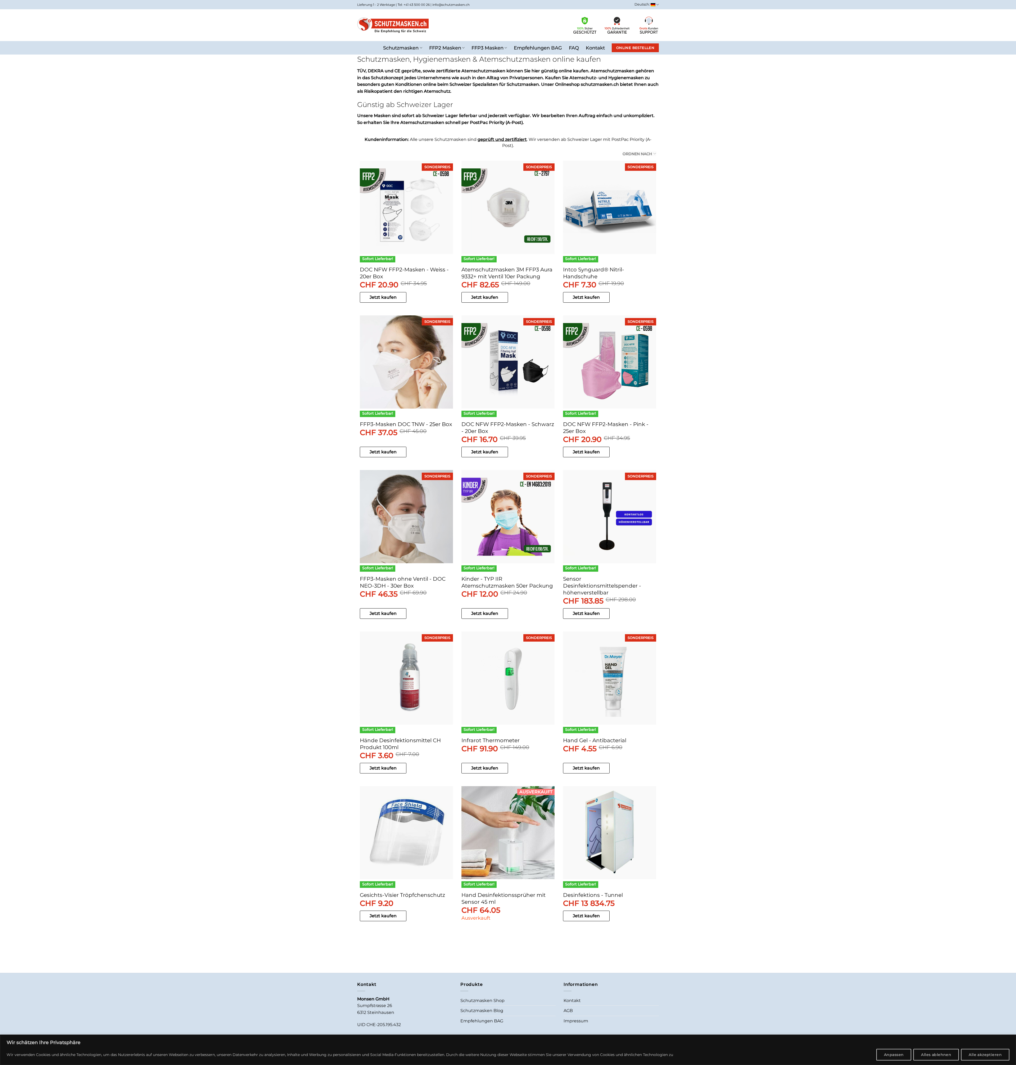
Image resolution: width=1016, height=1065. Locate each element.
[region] (508, 1050)
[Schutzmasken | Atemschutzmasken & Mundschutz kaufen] (393, 25)
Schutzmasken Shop (482, 1000)
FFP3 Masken (487, 48)
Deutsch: (642, 4)
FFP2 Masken (445, 48)
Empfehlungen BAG (538, 48)
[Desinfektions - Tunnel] (609, 832)
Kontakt (595, 48)
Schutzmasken (401, 48)
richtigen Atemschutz (426, 91)
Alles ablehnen (936, 1054)
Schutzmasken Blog (481, 1010)
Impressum (576, 1020)
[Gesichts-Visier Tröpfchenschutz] (406, 832)
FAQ (574, 48)
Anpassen (894, 1054)
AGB (568, 1010)
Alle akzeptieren (985, 1054)
